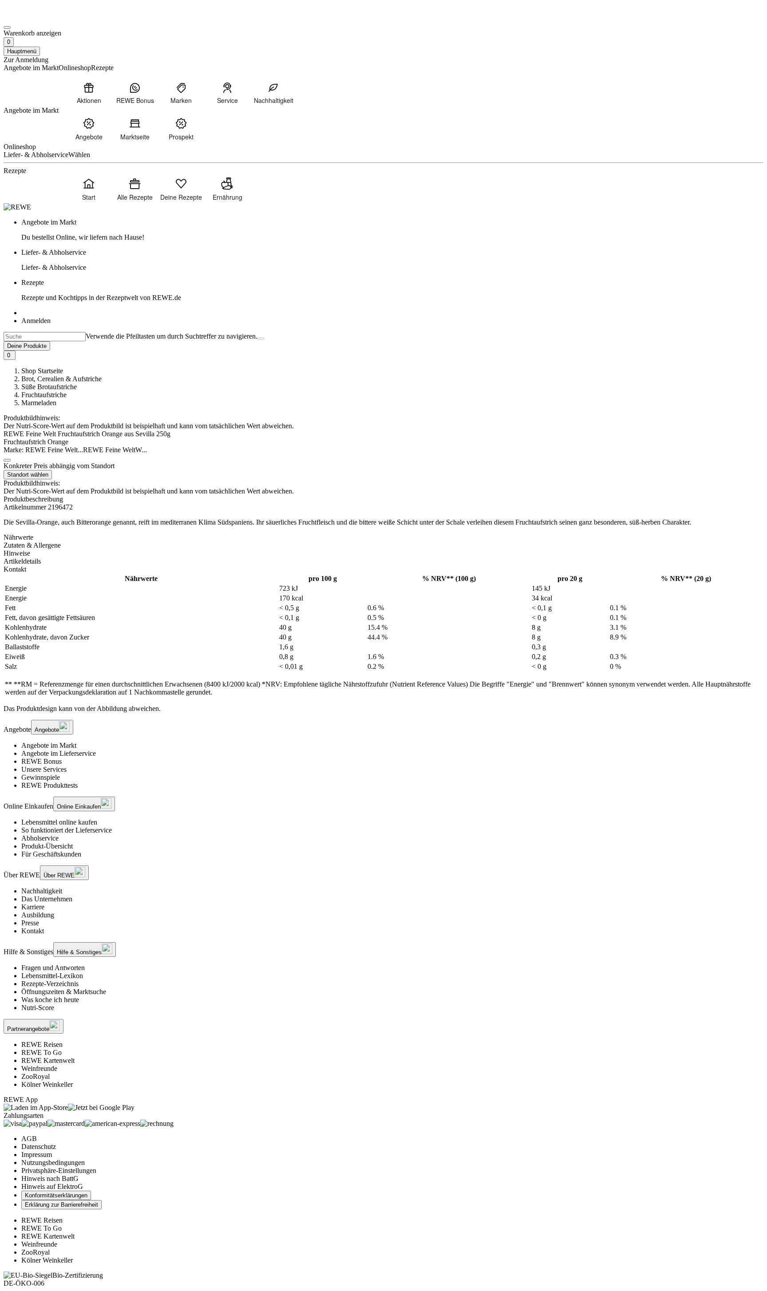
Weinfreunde (39, 1068)
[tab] (383, 537)
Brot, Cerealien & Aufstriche (61, 379)
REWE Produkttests (49, 785)
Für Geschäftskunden (51, 854)
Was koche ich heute (50, 999)
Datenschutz (38, 1146)
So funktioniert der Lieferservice (66, 830)
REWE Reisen (42, 1044)
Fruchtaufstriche (44, 395)
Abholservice (40, 838)
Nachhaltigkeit (41, 891)
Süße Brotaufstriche (49, 387)
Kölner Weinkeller (47, 1084)
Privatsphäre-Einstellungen (58, 1170)
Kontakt (32, 931)
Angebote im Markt (48, 745)
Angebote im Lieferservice (58, 753)
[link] (392, 229)
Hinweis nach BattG (50, 1178)
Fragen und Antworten (53, 967)
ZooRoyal (35, 1076)
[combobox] (45, 336)
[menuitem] (89, 93)
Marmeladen (38, 403)
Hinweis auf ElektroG (52, 1186)
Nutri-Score (37, 1007)
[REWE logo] (17, 207)
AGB (29, 1138)
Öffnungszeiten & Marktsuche (63, 991)
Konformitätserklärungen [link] (56, 1195)
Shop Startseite (42, 371)
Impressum (36, 1154)
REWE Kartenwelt (48, 1060)
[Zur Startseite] (34, 17)
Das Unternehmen (46, 899)
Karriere (32, 907)
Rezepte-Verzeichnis (50, 983)
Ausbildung (37, 915)
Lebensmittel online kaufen (59, 822)
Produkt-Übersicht (47, 846)
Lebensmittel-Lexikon (52, 975)
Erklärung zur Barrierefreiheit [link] (61, 1204)
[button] (7, 460)
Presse (30, 923)
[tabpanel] (383, 635)
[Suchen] (261, 338)
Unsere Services (44, 769)
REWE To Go (41, 1052)
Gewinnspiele (40, 777)
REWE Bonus (41, 761)
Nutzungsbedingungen (53, 1162)
